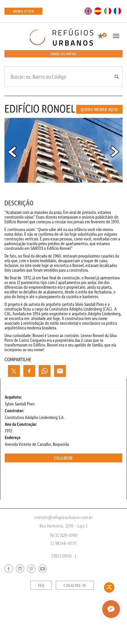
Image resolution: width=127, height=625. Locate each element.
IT (107, 11)
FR (117, 11)
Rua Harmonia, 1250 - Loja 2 (64, 526)
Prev (12, 152)
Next (115, 152)
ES (98, 11)
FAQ (41, 585)
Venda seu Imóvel (63, 54)
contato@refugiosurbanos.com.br (63, 517)
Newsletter (23, 11)
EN (88, 11)
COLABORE (63, 458)
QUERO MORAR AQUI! (99, 109)
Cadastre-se (75, 585)
